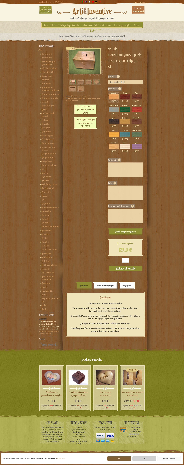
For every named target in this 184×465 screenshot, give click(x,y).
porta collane (46, 211)
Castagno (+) (125, 122)
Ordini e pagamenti (79, 432)
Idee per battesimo (48, 143)
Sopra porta (46, 283)
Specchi (44, 287)
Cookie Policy (58, 458)
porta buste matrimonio (89, 98)
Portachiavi (46, 215)
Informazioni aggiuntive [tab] (105, 285)
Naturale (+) (113, 97)
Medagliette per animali (50, 184)
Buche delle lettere (48, 106)
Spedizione (79, 434)
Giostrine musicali (48, 139)
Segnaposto (45, 269)
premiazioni (46, 234)
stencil (44, 295)
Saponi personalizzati (49, 249)
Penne (44, 200)
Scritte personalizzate (49, 265)
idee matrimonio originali (75, 98)
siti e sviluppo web (48, 273)
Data (111, 183)
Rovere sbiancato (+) (113, 109)
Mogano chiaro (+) (136, 109)
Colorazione (114, 88)
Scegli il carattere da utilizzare (125, 232)
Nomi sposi (114, 160)
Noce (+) (136, 97)
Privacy (63, 458)
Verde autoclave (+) (136, 134)
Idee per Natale (47, 161)
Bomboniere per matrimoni (51, 94)
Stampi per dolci (47, 291)
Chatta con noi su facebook (78, 441)
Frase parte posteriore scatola (120, 206)
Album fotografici (48, 72)
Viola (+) (136, 147)
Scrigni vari (80, 36)
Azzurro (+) (125, 134)
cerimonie (45, 120)
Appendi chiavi (47, 76)
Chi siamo (54, 25)
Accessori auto (47, 54)
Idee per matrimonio (77, 96)
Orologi (44, 196)
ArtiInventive (92, 11)
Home (46, 25)
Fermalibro (46, 124)
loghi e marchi (47, 177)
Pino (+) (113, 134)
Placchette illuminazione (50, 207)
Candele (44, 109)
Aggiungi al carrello (125, 268)
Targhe (44, 309)
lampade (45, 173)
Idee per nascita (47, 157)
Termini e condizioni (78, 437)
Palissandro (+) (136, 122)
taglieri (44, 305)
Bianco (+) (125, 147)
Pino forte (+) (113, 147)
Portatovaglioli (47, 230)
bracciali (45, 102)
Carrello (75, 25)
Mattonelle (45, 180)
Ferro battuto (46, 131)
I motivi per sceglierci (123, 25)
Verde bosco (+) (125, 109)
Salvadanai (46, 246)
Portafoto (45, 219)
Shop (72, 36)
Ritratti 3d (45, 242)
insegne (44, 169)
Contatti (137, 25)
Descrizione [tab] (83, 285)
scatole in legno (47, 257)
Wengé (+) (113, 122)
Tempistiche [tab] (126, 285)
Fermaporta (46, 128)
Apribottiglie (46, 83)
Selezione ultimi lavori (103, 25)
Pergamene (46, 203)
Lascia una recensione (45, 334)
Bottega (67, 36)
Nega (144, 458)
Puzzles (44, 238)
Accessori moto (47, 58)
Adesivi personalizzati (49, 68)
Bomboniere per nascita (50, 98)
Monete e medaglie (48, 188)
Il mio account (86, 25)
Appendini (45, 80)
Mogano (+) (125, 97)
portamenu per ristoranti (50, 226)
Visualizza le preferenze (169, 458)
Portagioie (45, 223)
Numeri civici (46, 192)
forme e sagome (47, 135)
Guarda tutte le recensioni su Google (49, 331)
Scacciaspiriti (46, 253)
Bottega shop (65, 25)
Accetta (119, 458)
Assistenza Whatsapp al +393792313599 (51, 2)
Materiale (113, 76)
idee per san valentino (49, 165)
